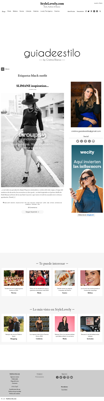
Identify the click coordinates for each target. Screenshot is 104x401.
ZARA (39, 204)
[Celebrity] (39, 331)
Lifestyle (28, 11)
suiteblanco (28, 204)
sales (48, 202)
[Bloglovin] (89, 141)
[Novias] (14, 285)
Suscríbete (64, 390)
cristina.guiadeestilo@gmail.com (86, 131)
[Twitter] (88, 11)
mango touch (39, 202)
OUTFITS (44, 202)
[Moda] (39, 285)
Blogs (3, 11)
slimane (52, 202)
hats (25, 202)
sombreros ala (58, 202)
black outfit (7, 202)
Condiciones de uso (14, 389)
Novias (22, 11)
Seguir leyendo (32, 212)
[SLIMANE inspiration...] (32, 140)
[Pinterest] (91, 11)
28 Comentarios (32, 207)
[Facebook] (86, 11)
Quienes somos (14, 377)
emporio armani (20, 202)
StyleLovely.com (52, 3)
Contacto (14, 383)
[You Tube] (97, 11)
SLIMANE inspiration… (32, 86)
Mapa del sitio (15, 381)
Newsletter (80, 11)
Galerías (35, 11)
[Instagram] (94, 11)
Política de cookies (14, 393)
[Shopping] (14, 331)
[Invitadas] (90, 331)
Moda (9, 11)
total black (34, 204)
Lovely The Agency (47, 11)
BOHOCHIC (13, 202)
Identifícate (71, 11)
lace (28, 202)
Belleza (15, 11)
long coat (32, 202)
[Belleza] (90, 285)
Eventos (57, 11)
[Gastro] (65, 285)
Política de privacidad (15, 391)
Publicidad (15, 379)
